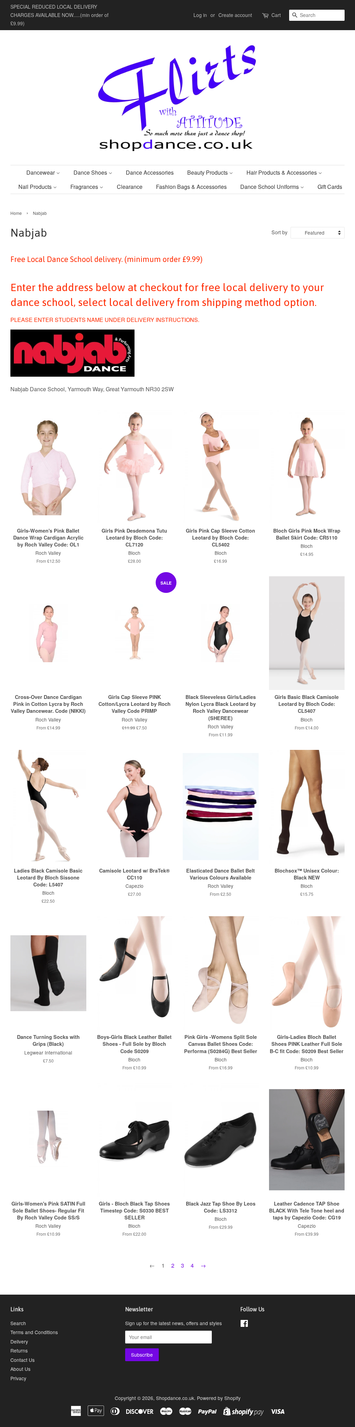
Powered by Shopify (219, 1397)
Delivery (19, 1341)
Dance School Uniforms (270, 187)
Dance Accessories (150, 172)
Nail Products (35, 187)
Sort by (279, 232)
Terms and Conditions (34, 1332)
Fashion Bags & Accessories (191, 187)
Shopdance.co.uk (175, 1397)
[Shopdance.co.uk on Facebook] (244, 1324)
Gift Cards (330, 187)
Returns (19, 1350)
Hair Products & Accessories (282, 172)
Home (16, 213)
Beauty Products (208, 172)
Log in (200, 14)
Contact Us (22, 1359)
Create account (235, 14)
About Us (20, 1368)
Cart (276, 14)
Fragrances (84, 187)
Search (18, 1323)
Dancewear (41, 172)
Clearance (129, 187)
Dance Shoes (91, 172)
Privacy (18, 1378)
